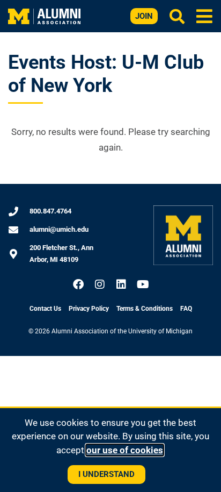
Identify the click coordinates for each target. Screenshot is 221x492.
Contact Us (45, 308)
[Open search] (177, 16)
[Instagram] (99, 284)
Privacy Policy (89, 308)
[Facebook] (78, 284)
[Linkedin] (121, 284)
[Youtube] (142, 284)
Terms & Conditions (144, 308)
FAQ (186, 308)
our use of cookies (124, 450)
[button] (204, 15)
